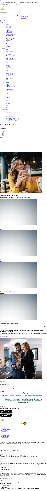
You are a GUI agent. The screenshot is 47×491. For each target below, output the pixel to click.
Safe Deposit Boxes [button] (9, 41)
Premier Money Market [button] (9, 90)
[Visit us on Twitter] (5, 447)
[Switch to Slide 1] (3, 131)
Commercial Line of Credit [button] (10, 74)
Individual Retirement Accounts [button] (10, 34)
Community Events (5, 430)
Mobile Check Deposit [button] (9, 39)
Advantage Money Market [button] (10, 35)
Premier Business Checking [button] (10, 85)
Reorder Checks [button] (8, 67)
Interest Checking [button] (8, 27)
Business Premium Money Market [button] (11, 59)
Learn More (2, 229)
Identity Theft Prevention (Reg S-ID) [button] (11, 121)
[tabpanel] (23, 17)
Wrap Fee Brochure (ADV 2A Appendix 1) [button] (12, 120)
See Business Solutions (3, 336)
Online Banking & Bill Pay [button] (10, 38)
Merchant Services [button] (8, 68)
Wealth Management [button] (5, 109)
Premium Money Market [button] (9, 31)
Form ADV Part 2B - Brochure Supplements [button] (12, 119)
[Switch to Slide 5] (3, 134)
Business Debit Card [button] (9, 78)
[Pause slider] (1, 137)
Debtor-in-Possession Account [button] (10, 55)
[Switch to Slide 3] (3, 133)
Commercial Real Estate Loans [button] (10, 73)
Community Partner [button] (9, 53)
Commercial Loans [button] (8, 72)
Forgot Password (21, 16)
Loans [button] (7, 70)
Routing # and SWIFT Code (6, 429)
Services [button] (7, 62)
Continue (2, 467)
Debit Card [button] (7, 44)
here (34, 2)
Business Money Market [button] (9, 58)
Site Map (18, 450)
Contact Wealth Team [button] (9, 114)
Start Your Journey (3, 128)
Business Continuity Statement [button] (10, 122)
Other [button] (7, 43)
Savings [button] (7, 56)
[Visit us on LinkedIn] (4, 447)
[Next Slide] (2, 129)
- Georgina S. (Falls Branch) (23, 402)
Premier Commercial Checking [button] (10, 86)
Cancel (5, 467)
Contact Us (3, 6)
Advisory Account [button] (8, 112)
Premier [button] (3, 80)
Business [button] (3, 48)
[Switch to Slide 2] (3, 132)
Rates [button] (6, 47)
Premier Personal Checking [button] (10, 83)
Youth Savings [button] (8, 33)
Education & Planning (5, 435)
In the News (4, 431)
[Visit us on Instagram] (1, 447)
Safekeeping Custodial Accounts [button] (10, 98)
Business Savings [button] (8, 60)
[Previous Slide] (0, 129)
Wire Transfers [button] (8, 40)
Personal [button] (3, 22)
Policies (3, 438)
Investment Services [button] (9, 97)
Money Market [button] (8, 30)
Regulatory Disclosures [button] (9, 116)
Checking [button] (7, 24)
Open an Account (2, 20)
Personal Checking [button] (8, 26)
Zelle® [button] (7, 45)
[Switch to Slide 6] (3, 135)
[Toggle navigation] (0, 21)
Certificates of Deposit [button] (9, 32)
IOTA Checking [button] (8, 54)
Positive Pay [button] (7, 65)
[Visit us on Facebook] (2, 447)
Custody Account (23, 18)
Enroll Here (26, 16)
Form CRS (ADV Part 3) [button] (9, 117)
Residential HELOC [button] (9, 46)
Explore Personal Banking (43, 326)
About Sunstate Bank (5, 428)
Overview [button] (7, 110)
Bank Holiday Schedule (5, 436)
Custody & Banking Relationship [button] (11, 113)
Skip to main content (3, 0)
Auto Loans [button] (7, 95)
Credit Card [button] (7, 107)
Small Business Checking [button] (9, 52)
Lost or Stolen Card (5, 437)
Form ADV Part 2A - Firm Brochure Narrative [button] (12, 118)
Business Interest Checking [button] (10, 51)
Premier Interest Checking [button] (9, 84)
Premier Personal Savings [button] (9, 89)
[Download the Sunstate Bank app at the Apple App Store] (6, 416)
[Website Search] (6, 20)
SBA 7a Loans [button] (8, 75)
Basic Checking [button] (8, 25)
